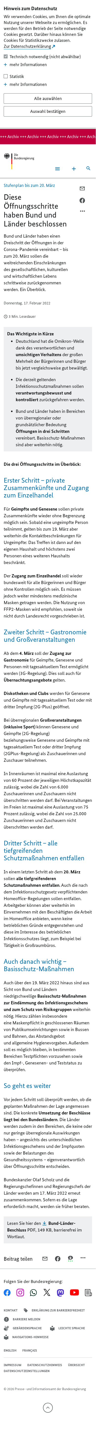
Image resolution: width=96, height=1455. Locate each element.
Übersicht (76, 1365)
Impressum (12, 1365)
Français (29, 1350)
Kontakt (11, 1310)
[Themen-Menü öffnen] (74, 168)
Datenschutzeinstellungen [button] (27, 1371)
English (10, 1350)
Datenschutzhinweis (44, 1365)
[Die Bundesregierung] (19, 161)
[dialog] (48, 64)
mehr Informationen (28, 64)
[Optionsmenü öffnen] (83, 212)
